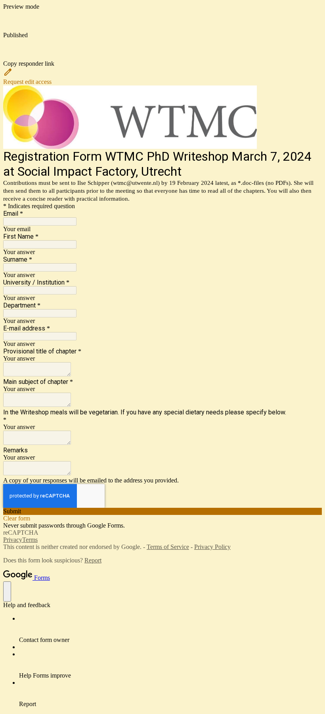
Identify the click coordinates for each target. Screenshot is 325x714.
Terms (30, 539)
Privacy (12, 539)
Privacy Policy (212, 546)
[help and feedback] (7, 591)
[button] (162, 53)
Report (92, 560)
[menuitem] (170, 629)
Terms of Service (168, 546)
